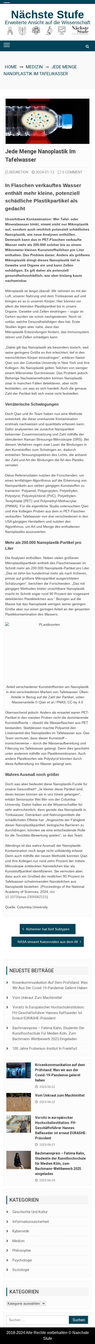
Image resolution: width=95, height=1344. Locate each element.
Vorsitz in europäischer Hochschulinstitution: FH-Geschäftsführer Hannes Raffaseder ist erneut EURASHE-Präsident (48, 1012)
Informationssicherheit (30, 1221)
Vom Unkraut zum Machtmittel (37, 997)
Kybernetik (20, 1231)
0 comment (72, 172)
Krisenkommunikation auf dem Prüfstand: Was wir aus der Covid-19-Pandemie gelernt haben (50, 985)
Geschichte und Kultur (30, 1212)
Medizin (34, 66)
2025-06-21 (47, 1144)
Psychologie (22, 1260)
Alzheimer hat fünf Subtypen (47, 929)
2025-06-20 (47, 1180)
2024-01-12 (45, 172)
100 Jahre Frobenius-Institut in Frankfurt (44, 1048)
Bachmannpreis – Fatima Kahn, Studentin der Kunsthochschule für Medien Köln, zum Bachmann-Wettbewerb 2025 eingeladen (48, 1033)
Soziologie (20, 1270)
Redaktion (18, 172)
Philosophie (21, 1250)
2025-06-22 (47, 1087)
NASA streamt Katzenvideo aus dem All (48, 942)
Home (11, 66)
